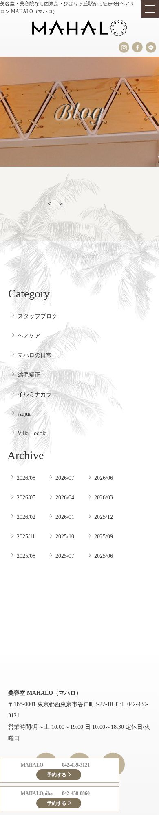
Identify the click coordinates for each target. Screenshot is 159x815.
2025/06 (103, 556)
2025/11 (26, 536)
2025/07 (64, 556)
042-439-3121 (76, 765)
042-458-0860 (76, 793)
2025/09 (103, 536)
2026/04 (64, 497)
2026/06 (103, 478)
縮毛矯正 (29, 374)
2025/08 (26, 556)
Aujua (24, 413)
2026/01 (64, 517)
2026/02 (26, 517)
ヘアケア (29, 335)
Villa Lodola (32, 433)
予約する (56, 775)
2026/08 (26, 478)
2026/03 (103, 497)
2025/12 (103, 517)
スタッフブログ (37, 316)
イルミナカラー (37, 394)
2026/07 (64, 478)
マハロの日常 (35, 355)
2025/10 (64, 536)
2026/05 (26, 497)
